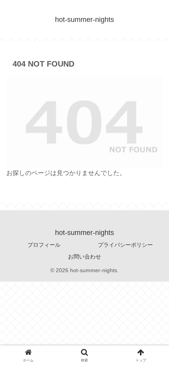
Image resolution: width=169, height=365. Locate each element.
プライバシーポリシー (125, 245)
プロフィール (44, 245)
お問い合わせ (84, 256)
